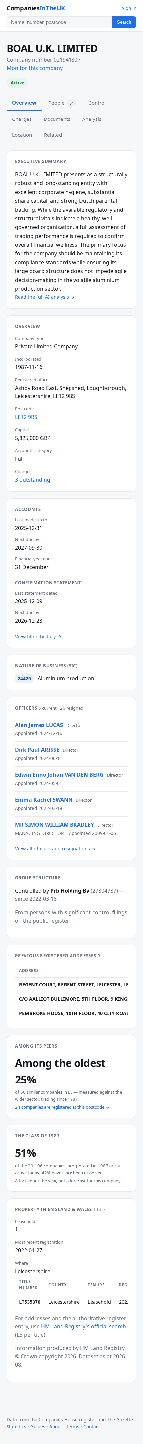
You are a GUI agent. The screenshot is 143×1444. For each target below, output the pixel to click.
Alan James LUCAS (39, 725)
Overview (24, 102)
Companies (36, 8)
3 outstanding (32, 479)
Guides (37, 1426)
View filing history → (38, 636)
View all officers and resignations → (55, 848)
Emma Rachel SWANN (43, 799)
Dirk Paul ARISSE (37, 749)
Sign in (129, 8)
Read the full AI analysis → (45, 297)
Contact (91, 1426)
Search (124, 22)
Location (22, 134)
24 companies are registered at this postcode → (62, 1107)
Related (53, 134)
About (55, 1426)
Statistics (16, 1426)
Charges (22, 119)
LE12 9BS (26, 417)
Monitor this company (35, 68)
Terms (72, 1426)
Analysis (91, 119)
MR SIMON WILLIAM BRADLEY (54, 824)
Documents (57, 119)
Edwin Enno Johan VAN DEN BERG (59, 774)
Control (97, 102)
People (61, 102)
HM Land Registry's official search (83, 1326)
